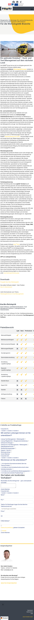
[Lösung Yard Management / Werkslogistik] (25, 439)
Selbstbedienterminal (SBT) (12, 136)
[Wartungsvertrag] (10, 452)
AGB (32, 613)
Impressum (30, 610)
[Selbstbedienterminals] (14, 447)
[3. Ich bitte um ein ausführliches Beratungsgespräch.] (30, 471)
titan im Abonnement (6, 287)
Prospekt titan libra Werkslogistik (9, 282)
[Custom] (21, 2)
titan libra (16, 244)
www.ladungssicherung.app (11, 273)
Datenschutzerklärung (7, 527)
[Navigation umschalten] (3, 604)
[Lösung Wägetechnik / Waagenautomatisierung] (28, 441)
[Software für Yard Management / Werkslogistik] (27, 445)
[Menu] (32, 9)
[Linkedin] (17, 2)
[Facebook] (13, 2)
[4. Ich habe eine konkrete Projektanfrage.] (24, 473)
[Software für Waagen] (13, 443)
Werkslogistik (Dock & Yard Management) (12, 294)
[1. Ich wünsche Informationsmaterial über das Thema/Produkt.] (10, 465)
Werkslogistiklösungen (20, 69)
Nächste (7, 454)
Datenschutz (30, 612)
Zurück (3, 454)
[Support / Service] (11, 450)
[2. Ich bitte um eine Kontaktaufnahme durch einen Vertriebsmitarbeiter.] (12, 469)
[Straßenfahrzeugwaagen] (15, 448)
